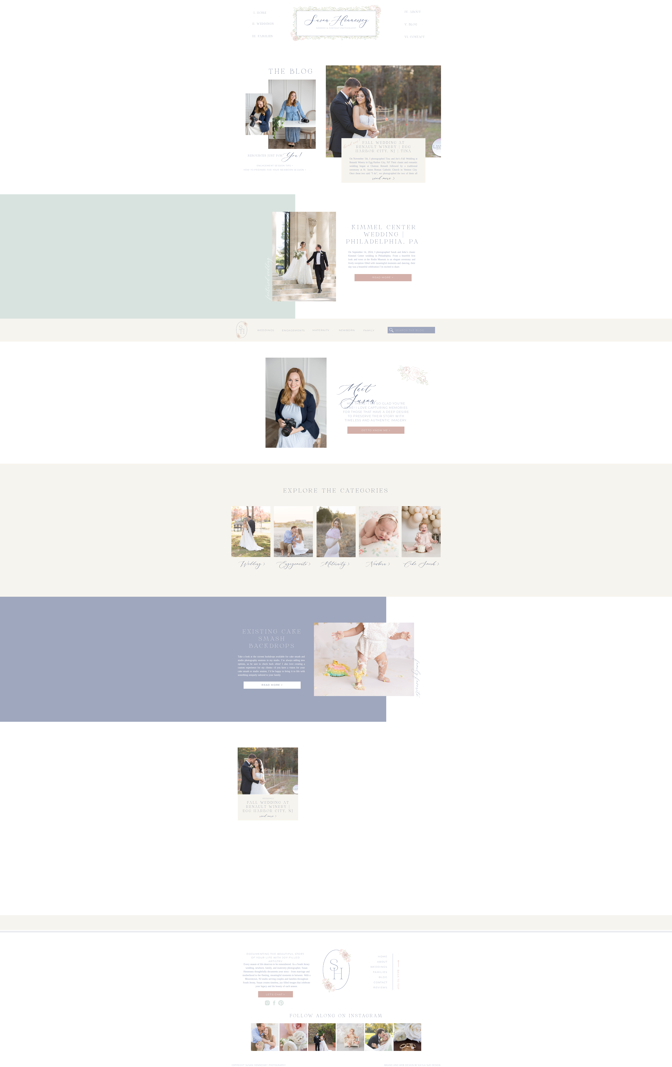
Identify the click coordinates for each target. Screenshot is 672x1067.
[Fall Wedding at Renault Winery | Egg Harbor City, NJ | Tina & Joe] (383, 111)
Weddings (268, 798)
